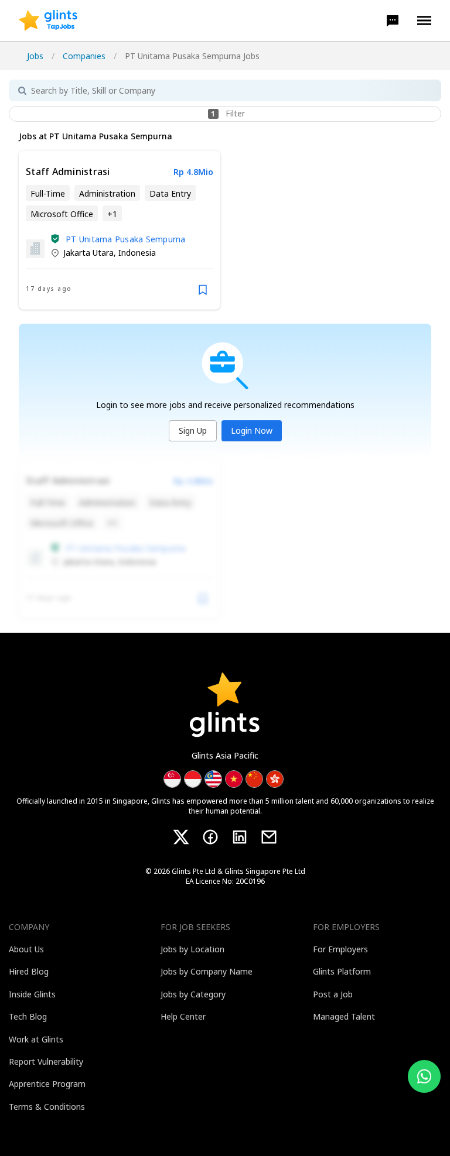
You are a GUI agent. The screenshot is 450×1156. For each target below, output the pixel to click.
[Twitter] (181, 837)
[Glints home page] (48, 20)
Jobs (35, 55)
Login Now (251, 430)
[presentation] (48, 20)
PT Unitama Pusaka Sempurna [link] (126, 239)
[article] (119, 230)
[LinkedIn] (239, 837)
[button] (393, 20)
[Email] (269, 837)
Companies (84, 55)
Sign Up (193, 430)
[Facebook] (210, 837)
